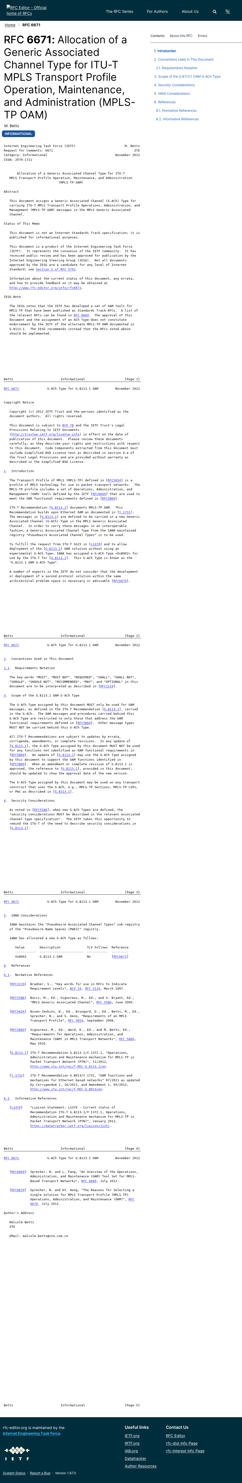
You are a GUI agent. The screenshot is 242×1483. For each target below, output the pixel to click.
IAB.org (131, 1450)
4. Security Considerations (174, 85)
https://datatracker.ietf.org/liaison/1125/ (70, 1126)
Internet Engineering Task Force (31, 1433)
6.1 (6, 975)
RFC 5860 (126, 1039)
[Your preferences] (230, 11)
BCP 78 (68, 425)
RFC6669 (99, 494)
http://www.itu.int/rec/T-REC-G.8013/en (66, 1089)
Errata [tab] (203, 36)
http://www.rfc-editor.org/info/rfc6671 (45, 288)
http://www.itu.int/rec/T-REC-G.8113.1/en (68, 1066)
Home (10, 24)
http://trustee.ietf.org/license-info (45, 434)
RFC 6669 (81, 315)
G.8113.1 (58, 507)
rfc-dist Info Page (182, 1443)
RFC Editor (175, 1435)
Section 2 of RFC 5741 (56, 269)
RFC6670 (120, 581)
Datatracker (135, 1458)
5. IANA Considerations (172, 93)
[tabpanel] (196, 84)
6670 (34, 1204)
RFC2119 (106, 686)
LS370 (95, 544)
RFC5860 (108, 498)
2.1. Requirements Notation (176, 68)
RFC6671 (120, 956)
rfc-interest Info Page (185, 1450)
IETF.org (132, 1435)
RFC (131, 1199)
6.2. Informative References (177, 119)
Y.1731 (124, 512)
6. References (165, 102)
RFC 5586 (104, 1002)
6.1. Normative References (176, 110)
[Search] (214, 11)
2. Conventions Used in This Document (184, 59)
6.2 (6, 1098)
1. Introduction (165, 51)
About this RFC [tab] (181, 36)
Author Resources (140, 1466)
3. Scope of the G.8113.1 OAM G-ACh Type (187, 76)
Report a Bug (40, 1473)
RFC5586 (40, 810)
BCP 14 (75, 988)
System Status (14, 1473)
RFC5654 (114, 480)
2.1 (6, 668)
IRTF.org (132, 1443)
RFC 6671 (11, 388)
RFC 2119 (92, 988)
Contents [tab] (157, 36)
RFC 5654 (75, 1020)
